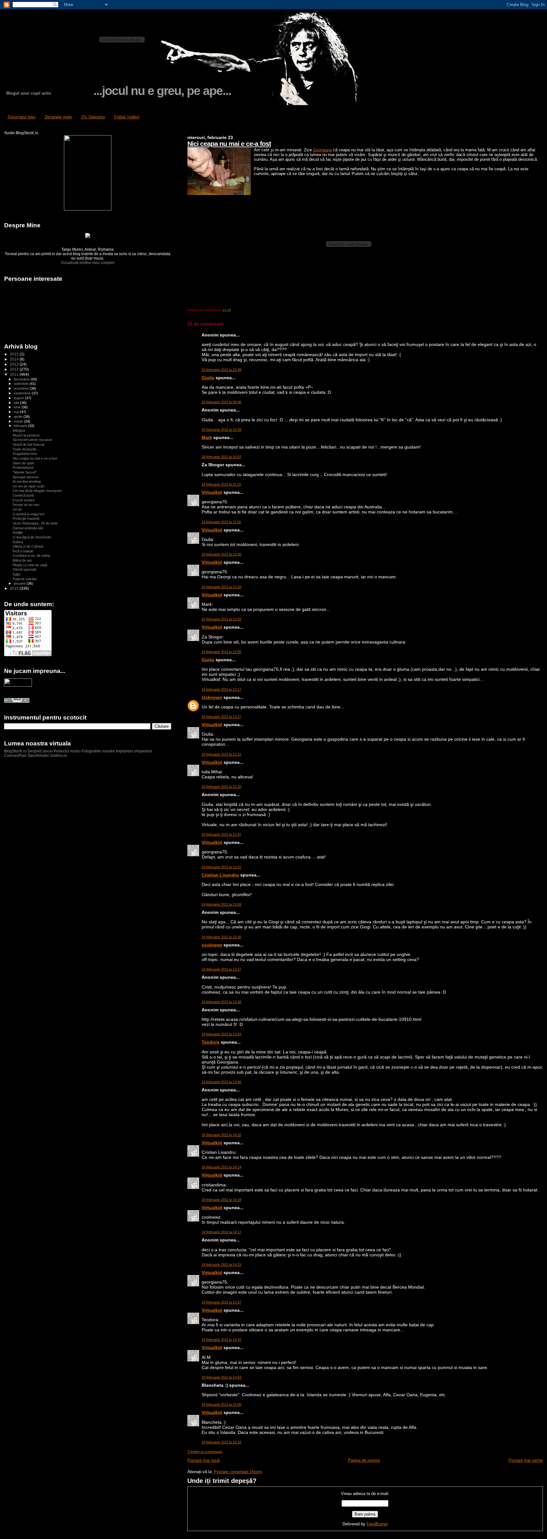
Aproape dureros (26, 477)
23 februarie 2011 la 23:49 (221, 370)
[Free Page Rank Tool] (16, 701)
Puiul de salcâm (25, 579)
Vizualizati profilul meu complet (87, 263)
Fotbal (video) (126, 117)
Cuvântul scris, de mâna (31, 555)
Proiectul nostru (67, 751)
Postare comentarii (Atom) (238, 1471)
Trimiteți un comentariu (204, 1452)
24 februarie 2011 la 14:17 (221, 1232)
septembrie (23, 393)
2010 (15, 588)
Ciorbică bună (23, 495)
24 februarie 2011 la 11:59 (221, 522)
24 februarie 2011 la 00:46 (221, 402)
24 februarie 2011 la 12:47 (221, 834)
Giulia (208, 377)
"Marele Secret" (25, 472)
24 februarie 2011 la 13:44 (221, 1034)
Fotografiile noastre (98, 751)
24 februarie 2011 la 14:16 (221, 1200)
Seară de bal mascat (28, 444)
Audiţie (18, 532)
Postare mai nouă (203, 1460)
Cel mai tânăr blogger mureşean (37, 491)
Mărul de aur (22, 560)
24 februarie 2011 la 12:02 (221, 587)
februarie (21, 426)
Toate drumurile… (26, 449)
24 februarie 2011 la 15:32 (221, 1442)
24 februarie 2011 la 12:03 (221, 619)
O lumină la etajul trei (28, 514)
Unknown (212, 697)
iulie (17, 403)
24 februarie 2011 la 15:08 (221, 1404)
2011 (15, 374)
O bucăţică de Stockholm (32, 537)
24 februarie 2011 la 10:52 (221, 457)
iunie (18, 407)
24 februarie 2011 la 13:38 (221, 1002)
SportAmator (38, 755)
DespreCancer (40, 751)
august (19, 398)
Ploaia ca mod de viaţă (30, 565)
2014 (15, 359)
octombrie (22, 388)
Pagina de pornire (364, 1460)
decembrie (22, 379)
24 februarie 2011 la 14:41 (221, 1339)
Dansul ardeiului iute (28, 528)
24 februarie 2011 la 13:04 (221, 904)
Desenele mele (58, 117)
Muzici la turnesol (26, 435)
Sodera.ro (58, 755)
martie (19, 421)
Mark (207, 437)
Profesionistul (23, 467)
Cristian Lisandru (220, 874)
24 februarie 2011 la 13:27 (221, 969)
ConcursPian (15, 755)
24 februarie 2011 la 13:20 (221, 937)
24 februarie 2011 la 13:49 (221, 1082)
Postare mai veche (525, 1460)
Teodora (210, 1042)
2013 (15, 364)
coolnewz (212, 944)
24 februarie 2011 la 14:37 (221, 1302)
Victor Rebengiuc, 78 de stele (35, 523)
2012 (15, 369)
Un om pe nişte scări (28, 486)
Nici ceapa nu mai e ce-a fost (229, 143)
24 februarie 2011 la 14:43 (221, 1377)
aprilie (18, 416)
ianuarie (20, 583)
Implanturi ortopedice (134, 751)
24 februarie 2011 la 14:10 (221, 1135)
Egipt (16, 574)
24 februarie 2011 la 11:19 (221, 484)
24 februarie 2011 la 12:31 (221, 754)
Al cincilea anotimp (27, 481)
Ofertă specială (24, 569)
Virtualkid (212, 492)
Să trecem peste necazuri (32, 440)
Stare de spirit (23, 463)
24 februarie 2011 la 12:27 (221, 717)
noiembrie (21, 384)
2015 (15, 354)
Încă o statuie (23, 551)
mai (17, 412)
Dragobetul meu (25, 453)
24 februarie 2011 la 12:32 (221, 786)
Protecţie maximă (26, 518)
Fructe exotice (24, 500)
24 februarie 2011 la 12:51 (221, 867)
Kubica (18, 542)
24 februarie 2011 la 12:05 (221, 652)
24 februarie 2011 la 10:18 (221, 429)
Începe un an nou (26, 504)
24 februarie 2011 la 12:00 (221, 554)
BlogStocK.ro (16, 751)
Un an (17, 509)
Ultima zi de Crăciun (28, 546)
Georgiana (322, 150)
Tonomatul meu (21, 117)
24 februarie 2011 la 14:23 (221, 1264)
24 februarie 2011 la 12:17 (221, 689)
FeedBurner (377, 1524)
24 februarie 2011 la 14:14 (221, 1167)
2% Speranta (93, 117)
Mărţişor (19, 430)
